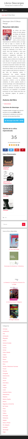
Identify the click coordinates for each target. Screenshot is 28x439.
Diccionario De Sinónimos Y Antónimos (14, 266)
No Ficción (5, 406)
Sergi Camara (7, 103)
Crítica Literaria (6, 352)
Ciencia (4, 340)
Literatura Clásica (7, 392)
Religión (5, 420)
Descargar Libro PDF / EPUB (15, 120)
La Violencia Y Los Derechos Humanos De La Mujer (14, 283)
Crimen (4, 350)
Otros (4, 408)
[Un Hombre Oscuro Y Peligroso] (14, 294)
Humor (4, 380)
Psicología (5, 415)
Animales (5, 329)
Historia (5, 378)
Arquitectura (6, 331)
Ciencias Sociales (7, 343)
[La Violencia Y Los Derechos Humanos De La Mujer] (14, 275)
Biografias (5, 338)
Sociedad (5, 427)
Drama (4, 359)
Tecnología (5, 429)
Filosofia (5, 371)
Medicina (5, 397)
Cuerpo (4, 354)
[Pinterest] (22, 150)
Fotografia (5, 373)
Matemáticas (6, 394)
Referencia (5, 418)
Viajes (4, 432)
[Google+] (17, 150)
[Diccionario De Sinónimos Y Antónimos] (14, 258)
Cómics (5, 347)
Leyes (4, 389)
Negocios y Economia (8, 404)
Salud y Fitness (6, 422)
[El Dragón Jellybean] (14, 311)
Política (4, 413)
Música (4, 401)
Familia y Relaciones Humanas (10, 366)
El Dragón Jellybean (14, 319)
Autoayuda (5, 336)
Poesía (4, 411)
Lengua (5, 387)
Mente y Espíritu (7, 399)
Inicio (3, 15)
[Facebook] (5, 150)
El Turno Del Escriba (14, 249)
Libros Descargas (14, 3)
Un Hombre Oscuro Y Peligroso (14, 302)
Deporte (5, 357)
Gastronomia (6, 375)
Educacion (5, 361)
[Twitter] (11, 150)
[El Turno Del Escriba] (14, 241)
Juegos (4, 385)
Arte (6, 15)
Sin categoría (6, 425)
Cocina (4, 345)
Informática (5, 382)
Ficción (4, 368)
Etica (4, 364)
